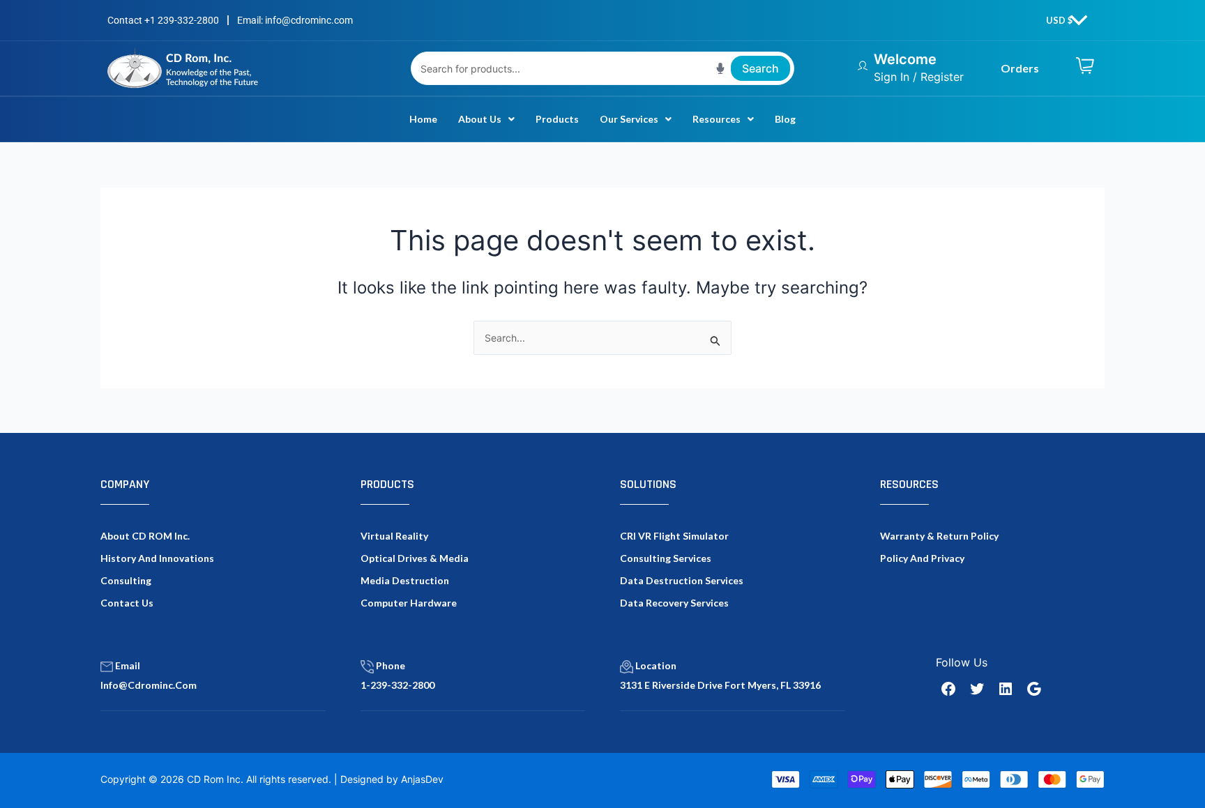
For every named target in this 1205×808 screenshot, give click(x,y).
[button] (486, 119)
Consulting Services (665, 558)
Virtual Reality (394, 536)
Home (423, 119)
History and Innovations (157, 558)
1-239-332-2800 (397, 685)
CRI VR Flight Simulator (674, 536)
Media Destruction (405, 580)
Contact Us (126, 603)
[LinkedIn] (1005, 688)
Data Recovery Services (674, 603)
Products (557, 119)
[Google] (1034, 688)
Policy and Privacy (922, 558)
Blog (785, 119)
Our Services (629, 119)
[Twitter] (977, 688)
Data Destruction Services (681, 580)
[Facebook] (948, 688)
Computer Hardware (409, 603)
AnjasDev (422, 779)
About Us (479, 119)
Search (760, 68)
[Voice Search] (720, 68)
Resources (716, 119)
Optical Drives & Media (415, 558)
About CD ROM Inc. (145, 536)
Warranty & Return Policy (939, 536)
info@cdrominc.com (148, 685)
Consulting (125, 580)
